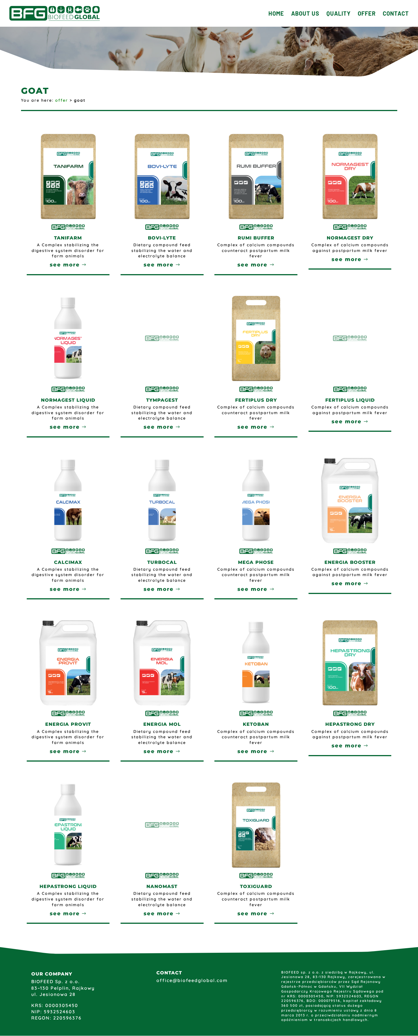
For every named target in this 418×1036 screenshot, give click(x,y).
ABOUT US (305, 14)
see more (65, 265)
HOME (276, 14)
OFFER (367, 14)
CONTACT (396, 14)
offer (61, 100)
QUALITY (338, 14)
